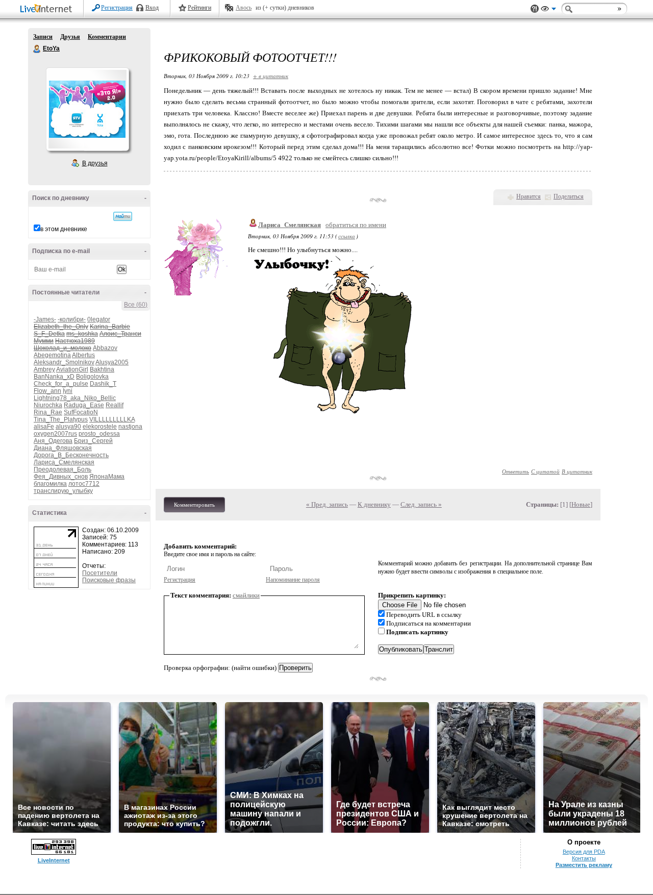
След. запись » (421, 504)
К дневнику (374, 504)
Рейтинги (199, 7)
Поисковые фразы (109, 580)
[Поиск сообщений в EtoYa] (122, 216)
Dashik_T (103, 383)
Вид (548, 10)
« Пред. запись (327, 504)
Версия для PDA (584, 852)
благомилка (50, 483)
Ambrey (44, 369)
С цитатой (545, 471)
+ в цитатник (270, 76)
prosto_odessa (99, 433)
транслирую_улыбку (63, 490)
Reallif (114, 405)
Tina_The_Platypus (61, 419)
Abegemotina (52, 355)
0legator (98, 319)
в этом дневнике (63, 229)
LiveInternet (48, 9)
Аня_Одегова (53, 440)
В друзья (95, 163)
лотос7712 (83, 483)
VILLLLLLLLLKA (112, 419)
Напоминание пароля (293, 579)
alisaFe (44, 426)
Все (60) (135, 304)
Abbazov (105, 348)
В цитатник (577, 471)
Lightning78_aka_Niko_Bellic (75, 398)
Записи (43, 36)
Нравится (528, 196)
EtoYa (37, 49)
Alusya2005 (112, 362)
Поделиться (569, 196)
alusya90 (68, 426)
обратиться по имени (355, 225)
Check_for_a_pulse (61, 383)
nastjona (130, 426)
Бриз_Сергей (93, 440)
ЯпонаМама (106, 476)
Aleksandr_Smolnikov (64, 362)
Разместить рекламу (584, 865)
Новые (580, 504)
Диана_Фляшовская (63, 448)
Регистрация (117, 7)
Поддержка (535, 9)
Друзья (70, 36)
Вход (152, 7)
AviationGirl (72, 369)
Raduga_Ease (84, 405)
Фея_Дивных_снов (61, 476)
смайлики (246, 595)
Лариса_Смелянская (64, 462)
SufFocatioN (81, 412)
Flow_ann (47, 390)
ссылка (346, 236)
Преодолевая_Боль (62, 469)
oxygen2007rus (55, 433)
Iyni (67, 390)
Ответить (515, 471)
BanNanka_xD (54, 376)
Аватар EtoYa (87, 109)
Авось (244, 7)
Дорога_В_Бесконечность (71, 455)
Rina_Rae (48, 412)
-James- (45, 319)
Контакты (584, 858)
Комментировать (194, 505)
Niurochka (48, 405)
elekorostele (100, 426)
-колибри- (72, 319)
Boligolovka (92, 376)
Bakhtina (102, 369)
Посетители (99, 573)
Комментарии (107, 36)
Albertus (83, 355)
